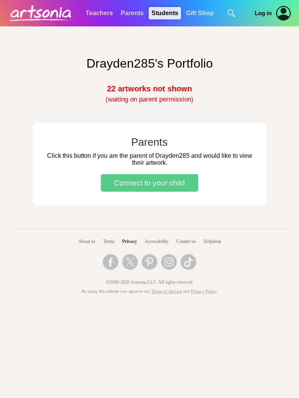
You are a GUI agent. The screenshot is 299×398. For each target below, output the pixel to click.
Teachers (99, 13)
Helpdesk (212, 241)
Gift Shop (200, 13)
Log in (263, 13)
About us (86, 241)
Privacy (129, 241)
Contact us (186, 241)
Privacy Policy (203, 291)
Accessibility (157, 241)
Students (164, 13)
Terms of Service (166, 291)
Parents (132, 13)
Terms (108, 241)
